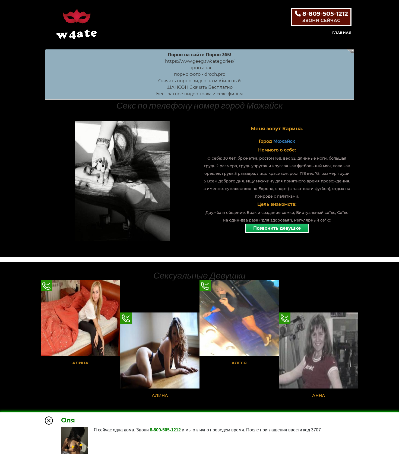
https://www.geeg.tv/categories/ (199, 61)
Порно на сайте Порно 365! (199, 54)
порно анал (199, 67)
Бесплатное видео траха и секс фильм (199, 93)
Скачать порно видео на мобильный (199, 80)
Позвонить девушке (277, 228)
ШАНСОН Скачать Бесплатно (199, 87)
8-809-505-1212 (324, 16)
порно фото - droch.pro (199, 74)
